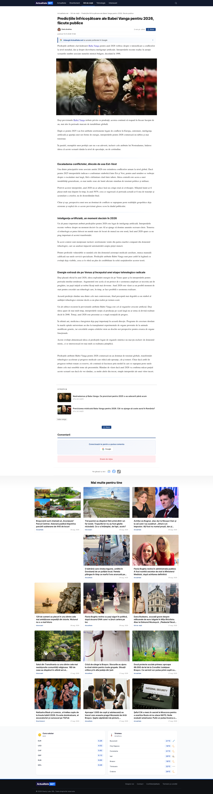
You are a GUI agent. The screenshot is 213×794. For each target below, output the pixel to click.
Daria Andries (67, 29)
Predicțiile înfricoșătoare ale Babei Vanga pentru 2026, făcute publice (107, 13)
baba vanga (61, 419)
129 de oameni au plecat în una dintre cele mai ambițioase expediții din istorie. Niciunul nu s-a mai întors (57, 619)
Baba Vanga (94, 45)
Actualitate (44, 3)
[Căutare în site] (176, 3)
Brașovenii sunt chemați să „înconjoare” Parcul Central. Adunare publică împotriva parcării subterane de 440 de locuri (56, 524)
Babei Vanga (79, 120)
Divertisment (75, 3)
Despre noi (129, 784)
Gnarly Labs (46, 791)
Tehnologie (100, 3)
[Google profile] (109, 472)
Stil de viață (88, 3)
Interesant (113, 3)
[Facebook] (114, 472)
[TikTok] (119, 471)
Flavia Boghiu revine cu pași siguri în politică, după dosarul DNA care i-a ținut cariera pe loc (106, 619)
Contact (140, 784)
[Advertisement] (57, 552)
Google (108, 449)
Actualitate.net (62, 13)
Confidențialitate (153, 784)
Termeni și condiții (170, 784)
